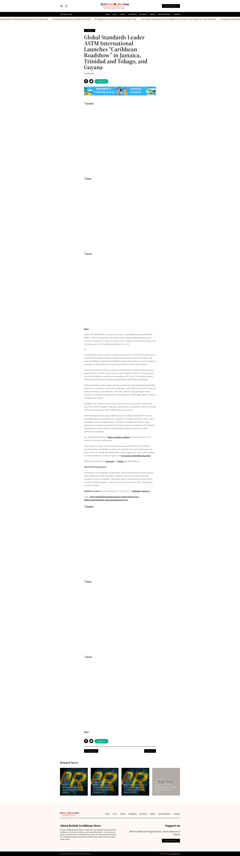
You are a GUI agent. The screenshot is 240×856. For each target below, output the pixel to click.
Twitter (121, 461)
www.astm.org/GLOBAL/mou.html (135, 455)
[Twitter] (120, 213)
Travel (122, 14)
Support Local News (171, 6)
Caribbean (132, 14)
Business (143, 14)
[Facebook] (120, 138)
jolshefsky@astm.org (141, 491)
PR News (177, 14)
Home (107, 14)
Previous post (91, 751)
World (152, 14)
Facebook (110, 461)
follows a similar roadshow (118, 437)
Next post (150, 751)
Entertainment (164, 14)
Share (86, 329)
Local (114, 14)
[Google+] (120, 288)
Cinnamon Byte (175, 854)
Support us (101, 81)
